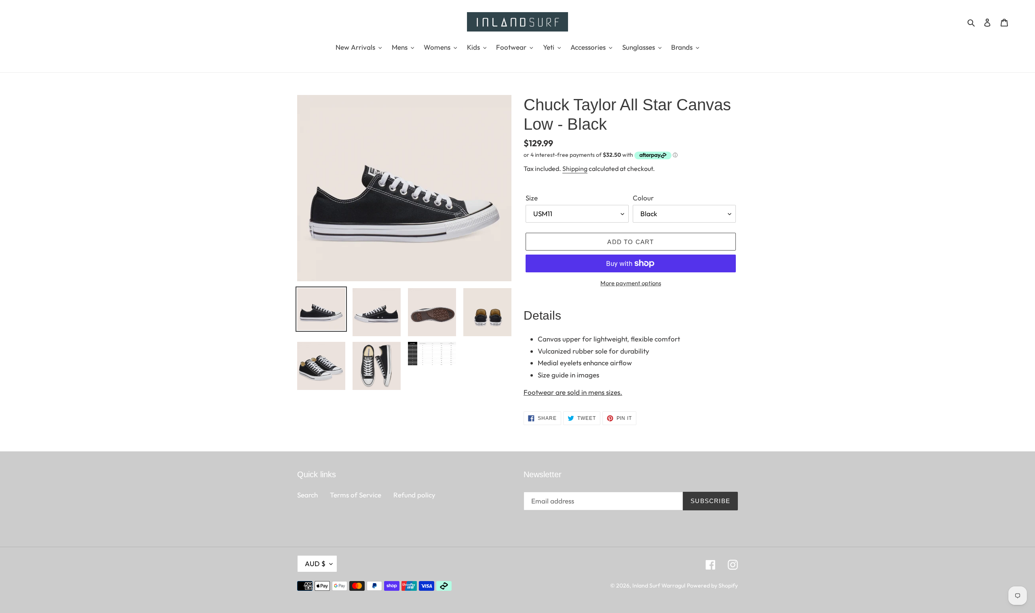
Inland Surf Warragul (658, 585)
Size (532, 198)
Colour (643, 198)
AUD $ (315, 563)
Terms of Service (355, 495)
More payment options (630, 283)
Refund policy (414, 495)
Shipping (574, 168)
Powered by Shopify (712, 585)
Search (307, 495)
